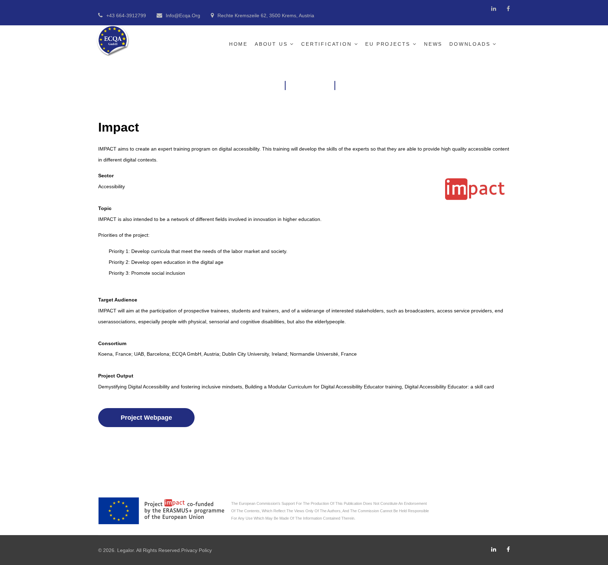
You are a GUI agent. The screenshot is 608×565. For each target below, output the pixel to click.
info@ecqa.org (183, 15)
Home (238, 44)
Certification (326, 44)
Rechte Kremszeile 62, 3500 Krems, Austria (265, 15)
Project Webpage (146, 417)
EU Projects (387, 44)
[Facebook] (508, 8)
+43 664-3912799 (126, 15)
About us (271, 44)
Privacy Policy (196, 550)
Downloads (469, 44)
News (433, 44)
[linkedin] (493, 8)
